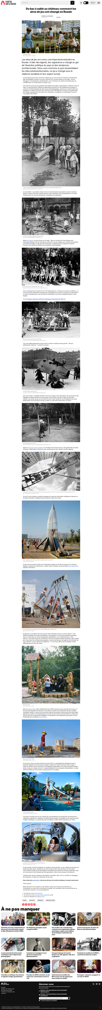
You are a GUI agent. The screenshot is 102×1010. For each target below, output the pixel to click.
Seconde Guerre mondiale (35, 447)
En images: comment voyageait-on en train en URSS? (88, 975)
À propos (3, 987)
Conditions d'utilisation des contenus (8, 992)
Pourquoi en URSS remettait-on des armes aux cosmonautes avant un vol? (38, 976)
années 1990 (31, 709)
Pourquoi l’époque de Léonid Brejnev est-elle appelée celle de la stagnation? (63, 954)
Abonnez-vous (46, 984)
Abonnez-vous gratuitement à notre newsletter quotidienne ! (53, 994)
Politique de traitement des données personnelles (7, 989)
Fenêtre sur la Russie (47, 16)
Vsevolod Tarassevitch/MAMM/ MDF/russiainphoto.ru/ (34, 340)
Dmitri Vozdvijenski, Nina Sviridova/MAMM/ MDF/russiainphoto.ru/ (37, 444)
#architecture (50, 900)
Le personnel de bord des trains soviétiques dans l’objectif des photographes (11, 954)
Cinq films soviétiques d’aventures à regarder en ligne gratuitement (12, 975)
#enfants (40, 900)
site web (42, 896)
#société (32, 900)
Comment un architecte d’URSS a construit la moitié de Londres (88, 954)
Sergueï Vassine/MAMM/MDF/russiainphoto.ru (32, 188)
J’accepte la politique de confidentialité (49, 1000)
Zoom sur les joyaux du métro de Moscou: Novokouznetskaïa (87, 928)
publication (36, 880)
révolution (31, 240)
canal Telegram (38, 893)
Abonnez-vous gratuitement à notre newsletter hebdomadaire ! (53, 991)
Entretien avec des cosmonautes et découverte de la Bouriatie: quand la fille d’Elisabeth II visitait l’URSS (13, 929)
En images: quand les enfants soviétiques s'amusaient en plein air (46, 299)
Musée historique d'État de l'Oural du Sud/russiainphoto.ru (35, 287)
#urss (24, 900)
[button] (69, 2)
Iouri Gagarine (73, 566)
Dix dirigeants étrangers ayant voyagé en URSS (37, 928)
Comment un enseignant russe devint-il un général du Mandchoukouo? (37, 954)
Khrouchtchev (43, 717)
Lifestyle (58, 17)
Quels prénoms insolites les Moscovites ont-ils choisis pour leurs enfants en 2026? (62, 976)
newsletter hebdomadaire (41, 895)
